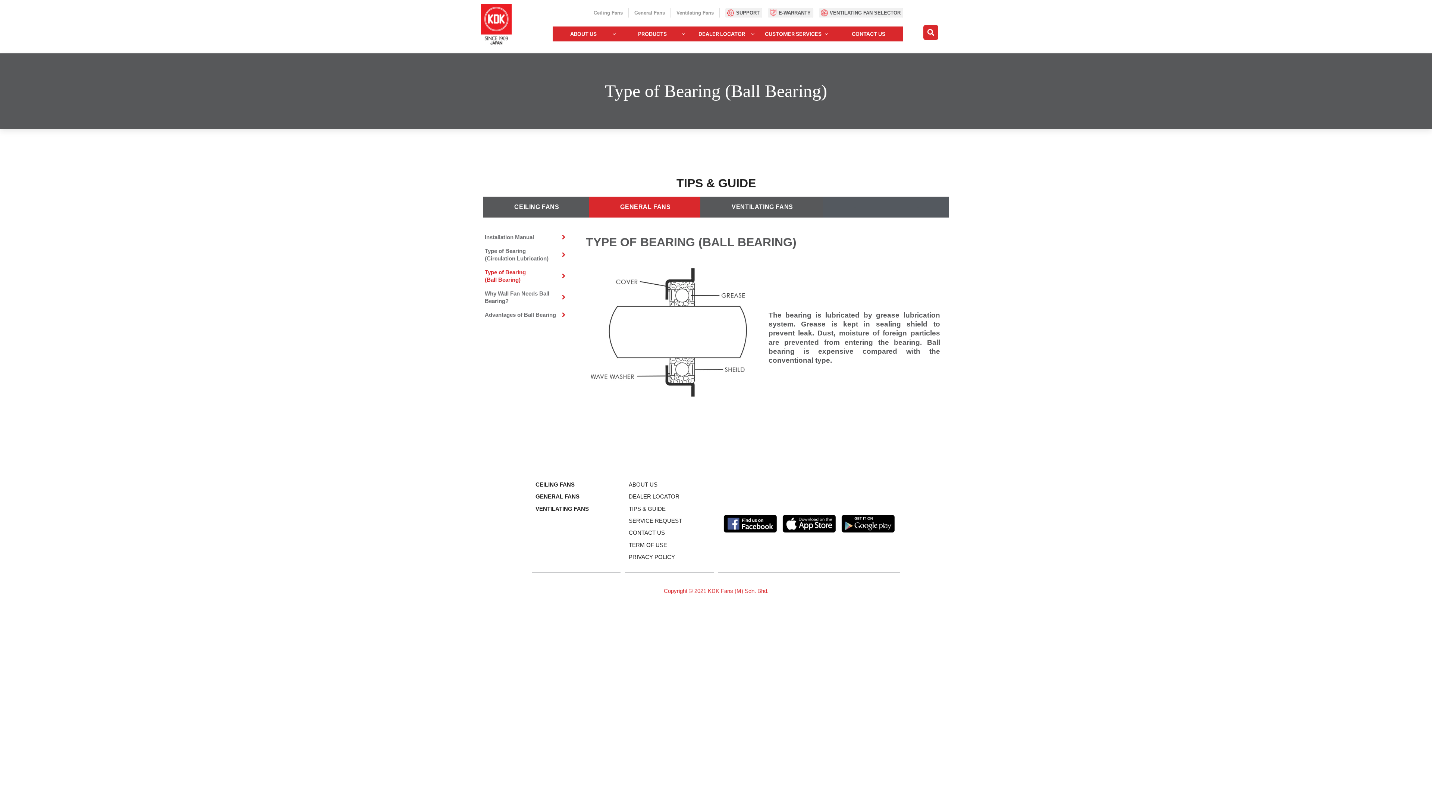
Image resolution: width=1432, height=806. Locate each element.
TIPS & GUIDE (647, 509)
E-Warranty (795, 13)
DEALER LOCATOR (654, 496)
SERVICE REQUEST (655, 521)
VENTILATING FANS (562, 509)
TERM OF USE (648, 545)
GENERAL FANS (558, 496)
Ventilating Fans (695, 13)
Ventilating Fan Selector (865, 13)
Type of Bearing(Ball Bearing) (505, 276)
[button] (930, 32)
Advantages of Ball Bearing (520, 315)
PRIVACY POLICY (652, 557)
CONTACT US (647, 532)
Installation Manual (509, 237)
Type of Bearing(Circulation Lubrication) (517, 255)
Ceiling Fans (608, 13)
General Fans (649, 13)
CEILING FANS (555, 484)
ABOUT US (643, 484)
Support (748, 13)
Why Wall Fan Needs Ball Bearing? (517, 297)
